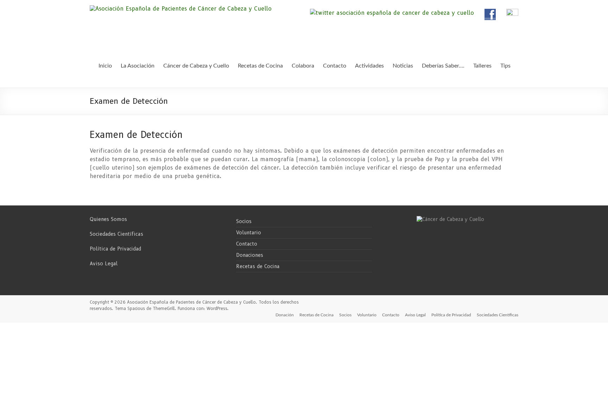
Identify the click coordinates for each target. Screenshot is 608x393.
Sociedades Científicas (116, 234)
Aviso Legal (104, 263)
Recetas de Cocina (257, 266)
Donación (285, 315)
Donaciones (249, 255)
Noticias (403, 66)
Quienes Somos (108, 219)
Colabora (303, 66)
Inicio (105, 66)
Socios (244, 221)
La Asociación (137, 66)
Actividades (369, 66)
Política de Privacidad (115, 249)
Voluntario (248, 232)
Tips (505, 66)
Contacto (246, 244)
